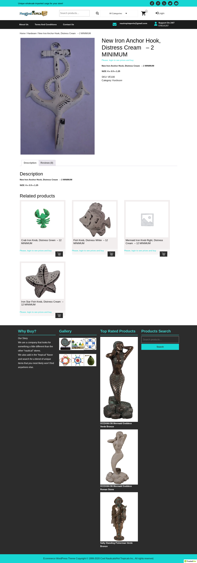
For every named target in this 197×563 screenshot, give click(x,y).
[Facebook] (152, 3)
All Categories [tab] (115, 13)
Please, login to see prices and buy (118, 60)
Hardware (31, 33)
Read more (59, 254)
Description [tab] (30, 163)
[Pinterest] (158, 3)
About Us (23, 24)
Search (97, 13)
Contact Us (68, 24)
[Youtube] (176, 3)
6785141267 (163, 26)
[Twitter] (170, 3)
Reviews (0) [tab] (47, 163)
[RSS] (164, 3)
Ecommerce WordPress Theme (59, 558)
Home (23, 33)
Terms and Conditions (46, 24)
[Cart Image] (143, 13)
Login (161, 13)
